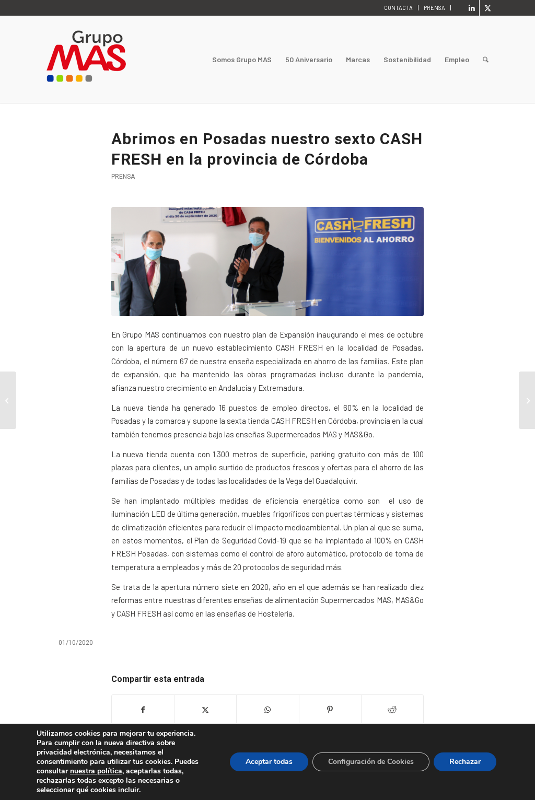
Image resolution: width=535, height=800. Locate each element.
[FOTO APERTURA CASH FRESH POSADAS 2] (267, 261)
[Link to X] (487, 8)
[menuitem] (398, 7)
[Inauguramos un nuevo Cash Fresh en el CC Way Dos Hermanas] (527, 400)
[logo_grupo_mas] (128, 59)
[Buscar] (485, 59)
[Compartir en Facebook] (143, 709)
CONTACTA (398, 7)
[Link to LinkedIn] (471, 8)
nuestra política (96, 771)
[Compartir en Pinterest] (330, 709)
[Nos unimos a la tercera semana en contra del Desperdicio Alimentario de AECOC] (8, 400)
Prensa (123, 176)
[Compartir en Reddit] (392, 709)
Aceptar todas (269, 762)
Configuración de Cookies (371, 762)
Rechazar (465, 762)
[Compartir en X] (205, 709)
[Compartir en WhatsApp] (267, 709)
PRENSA (434, 7)
